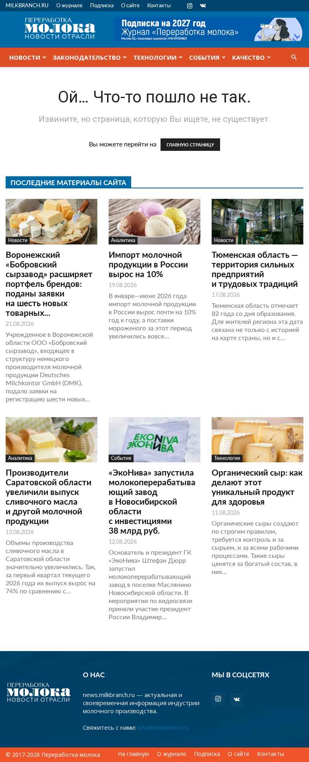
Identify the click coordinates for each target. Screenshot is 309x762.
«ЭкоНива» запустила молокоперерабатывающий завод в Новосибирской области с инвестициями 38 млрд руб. (152, 501)
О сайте (130, 5)
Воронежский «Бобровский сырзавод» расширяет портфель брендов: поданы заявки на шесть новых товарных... (49, 283)
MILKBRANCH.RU (27, 5)
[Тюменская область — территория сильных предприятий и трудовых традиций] (257, 221)
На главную (133, 754)
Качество (248, 57)
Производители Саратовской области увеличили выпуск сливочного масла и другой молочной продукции (48, 496)
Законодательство (87, 57)
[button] (293, 57)
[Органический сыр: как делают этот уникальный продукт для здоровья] (257, 440)
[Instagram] (189, 5)
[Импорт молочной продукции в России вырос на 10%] (154, 221)
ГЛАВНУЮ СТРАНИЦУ (190, 145)
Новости (24, 57)
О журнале (69, 5)
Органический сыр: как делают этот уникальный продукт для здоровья (257, 486)
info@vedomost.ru (163, 727)
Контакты (159, 5)
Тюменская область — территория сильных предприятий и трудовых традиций (255, 268)
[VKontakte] (203, 5)
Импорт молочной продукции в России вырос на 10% (148, 264)
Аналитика (123, 240)
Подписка (101, 5)
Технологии (155, 57)
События (204, 57)
